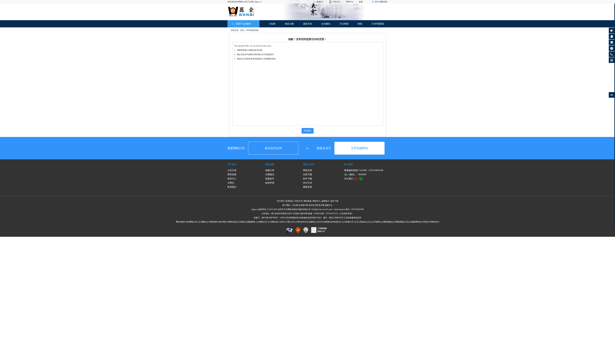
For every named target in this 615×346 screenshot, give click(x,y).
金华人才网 (285, 222)
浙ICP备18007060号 (270, 218)
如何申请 (269, 183)
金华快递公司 (336, 222)
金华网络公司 (191, 222)
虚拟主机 (307, 24)
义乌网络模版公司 (400, 222)
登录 (377, 2)
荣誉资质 (231, 174)
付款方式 (298, 201)
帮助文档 (307, 170)
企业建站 (325, 24)
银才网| (222, 222)
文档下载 (307, 174)
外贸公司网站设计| (431, 222)
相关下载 (334, 201)
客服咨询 (611, 36)
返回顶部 (611, 95)
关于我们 (231, 164)
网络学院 (307, 187)
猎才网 (321, 205)
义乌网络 (202, 222)
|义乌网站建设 (386, 222)
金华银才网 (303, 205)
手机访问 (336, 2)
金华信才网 (313, 205)
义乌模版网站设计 (415, 222)
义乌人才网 (295, 222)
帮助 (611, 48)
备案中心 (328, 205)
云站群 (272, 24)
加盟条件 (269, 178)
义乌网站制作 (212, 222)
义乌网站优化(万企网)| (234, 222)
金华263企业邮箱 (307, 222)
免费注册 (383, 2)
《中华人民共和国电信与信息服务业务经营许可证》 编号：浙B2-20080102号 (311, 218)
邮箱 (360, 24)
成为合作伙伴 (273, 148)
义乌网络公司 (262, 222)
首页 (242, 30)
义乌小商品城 (360, 222)
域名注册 (289, 24)
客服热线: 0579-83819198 (611, 55)
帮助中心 (349, 2)
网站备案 (307, 201)
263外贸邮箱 (378, 24)
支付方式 (307, 183)
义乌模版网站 (250, 222)
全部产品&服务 (243, 24)
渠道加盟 (269, 164)
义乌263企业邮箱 (322, 222)
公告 (611, 30)
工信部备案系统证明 (352, 218)
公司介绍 (231, 170)
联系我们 (231, 187)
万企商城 (344, 24)
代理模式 (269, 174)
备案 (361, 2)
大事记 (230, 183)
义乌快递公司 (348, 222)
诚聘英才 (325, 201)
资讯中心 (231, 178)
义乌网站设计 (274, 222)
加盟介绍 (269, 170)
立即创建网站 (359, 148)
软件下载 (307, 178)
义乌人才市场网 (373, 222)
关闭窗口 (307, 131)
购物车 (319, 2)
